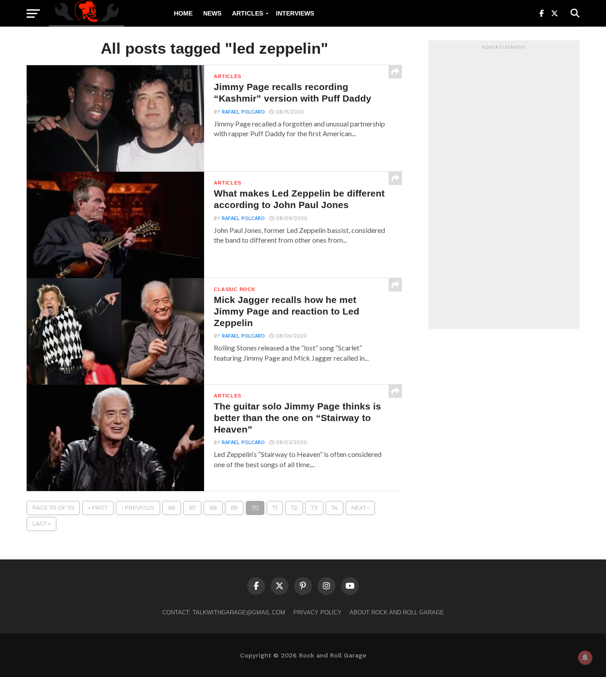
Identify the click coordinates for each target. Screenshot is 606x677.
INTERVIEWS (295, 13)
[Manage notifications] (585, 657)
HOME (183, 13)
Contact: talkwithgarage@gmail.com (223, 612)
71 (274, 507)
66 (171, 507)
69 (234, 507)
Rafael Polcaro (243, 112)
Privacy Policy (317, 612)
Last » (41, 523)
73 (314, 507)
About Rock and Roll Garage (397, 612)
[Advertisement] (504, 187)
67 (192, 507)
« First (98, 507)
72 (294, 507)
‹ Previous (138, 507)
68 (213, 507)
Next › (360, 507)
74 (334, 507)
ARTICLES (247, 13)
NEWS (212, 13)
